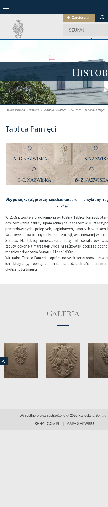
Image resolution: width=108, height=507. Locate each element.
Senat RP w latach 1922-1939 (60, 110)
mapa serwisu (80, 423)
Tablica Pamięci (93, 110)
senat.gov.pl (47, 423)
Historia (32, 110)
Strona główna (15, 110)
